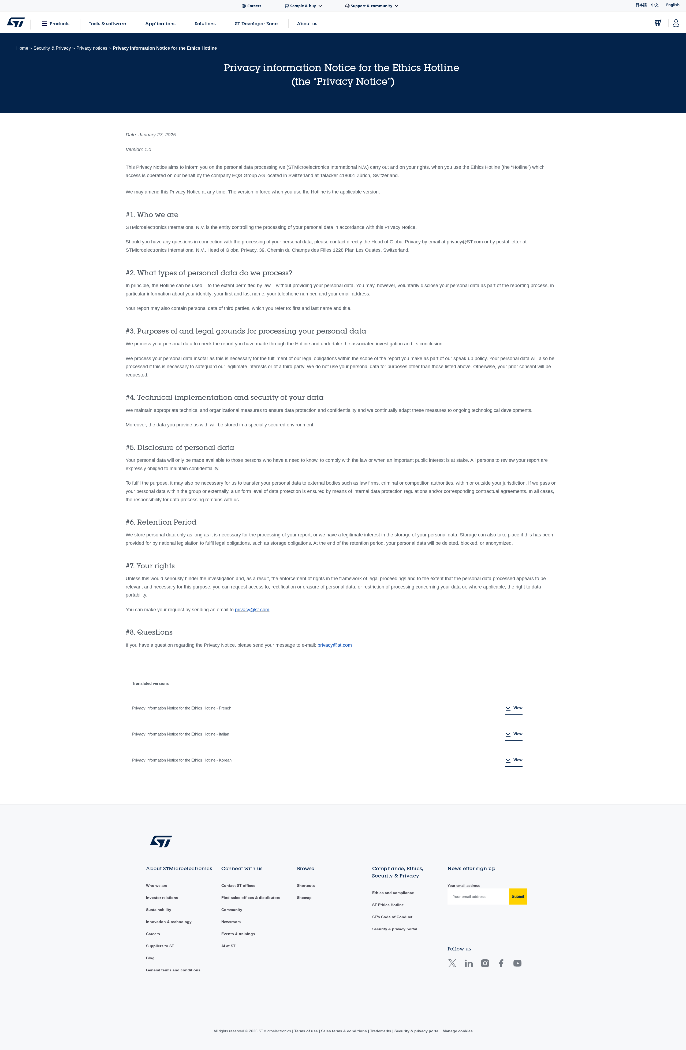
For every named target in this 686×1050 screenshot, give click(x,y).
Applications (160, 23)
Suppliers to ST (160, 946)
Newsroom (231, 922)
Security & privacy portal (394, 929)
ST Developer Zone (256, 23)
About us (307, 23)
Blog (150, 958)
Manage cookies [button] (457, 1031)
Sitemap (304, 897)
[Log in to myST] (676, 22)
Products (59, 23)
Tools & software (107, 23)
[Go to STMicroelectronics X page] (454, 965)
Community (231, 910)
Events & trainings (238, 934)
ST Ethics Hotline (388, 905)
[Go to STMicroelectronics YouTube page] (517, 965)
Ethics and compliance (393, 893)
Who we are (156, 885)
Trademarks (380, 1031)
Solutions (205, 23)
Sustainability (158, 910)
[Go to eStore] (658, 22)
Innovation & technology (169, 922)
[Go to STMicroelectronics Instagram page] (485, 965)
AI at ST (228, 946)
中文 (655, 4)
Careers (153, 934)
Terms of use (306, 1031)
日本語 (641, 4)
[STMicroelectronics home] (16, 22)
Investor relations (162, 897)
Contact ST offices (238, 885)
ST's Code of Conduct (392, 917)
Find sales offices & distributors (250, 897)
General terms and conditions (173, 970)
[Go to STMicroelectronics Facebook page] (501, 965)
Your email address (464, 886)
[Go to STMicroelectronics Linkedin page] (468, 965)
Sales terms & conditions (344, 1031)
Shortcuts (306, 885)
